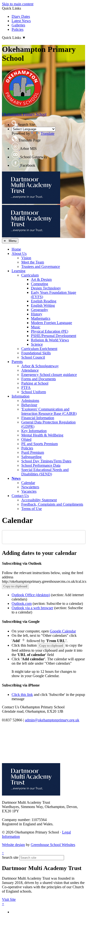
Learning (18, 271)
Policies (17, 29)
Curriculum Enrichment (39, 349)
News (16, 478)
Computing (39, 284)
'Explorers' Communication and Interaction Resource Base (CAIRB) (49, 411)
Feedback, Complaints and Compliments (52, 504)
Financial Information (37, 418)
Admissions (30, 400)
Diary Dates (21, 16)
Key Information (34, 431)
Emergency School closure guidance (49, 375)
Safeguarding (31, 457)
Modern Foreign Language (51, 323)
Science (37, 344)
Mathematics (40, 318)
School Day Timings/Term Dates (46, 461)
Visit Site (9, 899)
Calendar (28, 483)
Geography (39, 310)
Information (20, 396)
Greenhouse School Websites (53, 845)
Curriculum (30, 275)
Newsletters (30, 487)
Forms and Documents (38, 379)
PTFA (26, 388)
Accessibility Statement (39, 500)
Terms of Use (31, 509)
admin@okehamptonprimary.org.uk (52, 720)
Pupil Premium (32, 452)
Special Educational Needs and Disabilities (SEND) (45, 472)
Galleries (18, 25)
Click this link (22, 695)
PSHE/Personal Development (53, 336)
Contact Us (20, 496)
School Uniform (33, 392)
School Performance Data (40, 465)
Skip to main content (17, 4)
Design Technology (46, 288)
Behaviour (29, 405)
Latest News (21, 21)
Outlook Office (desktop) (31, 595)
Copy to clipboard (15, 586)
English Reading (43, 301)
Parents (17, 362)
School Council (33, 357)
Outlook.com (22, 603)
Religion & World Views (50, 340)
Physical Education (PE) (49, 331)
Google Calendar (63, 631)
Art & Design (41, 279)
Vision (26, 258)
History (36, 314)
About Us (19, 253)
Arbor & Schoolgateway (40, 366)
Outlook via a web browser (32, 608)
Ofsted (26, 439)
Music (35, 327)
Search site (10, 857)
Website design (13, 845)
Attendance (30, 370)
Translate (47, 133)
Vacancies (28, 491)
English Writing (43, 305)
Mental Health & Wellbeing (42, 435)
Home (16, 249)
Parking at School (34, 383)
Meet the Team (32, 262)
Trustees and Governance (40, 266)
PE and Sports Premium (39, 444)
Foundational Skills (36, 353)
